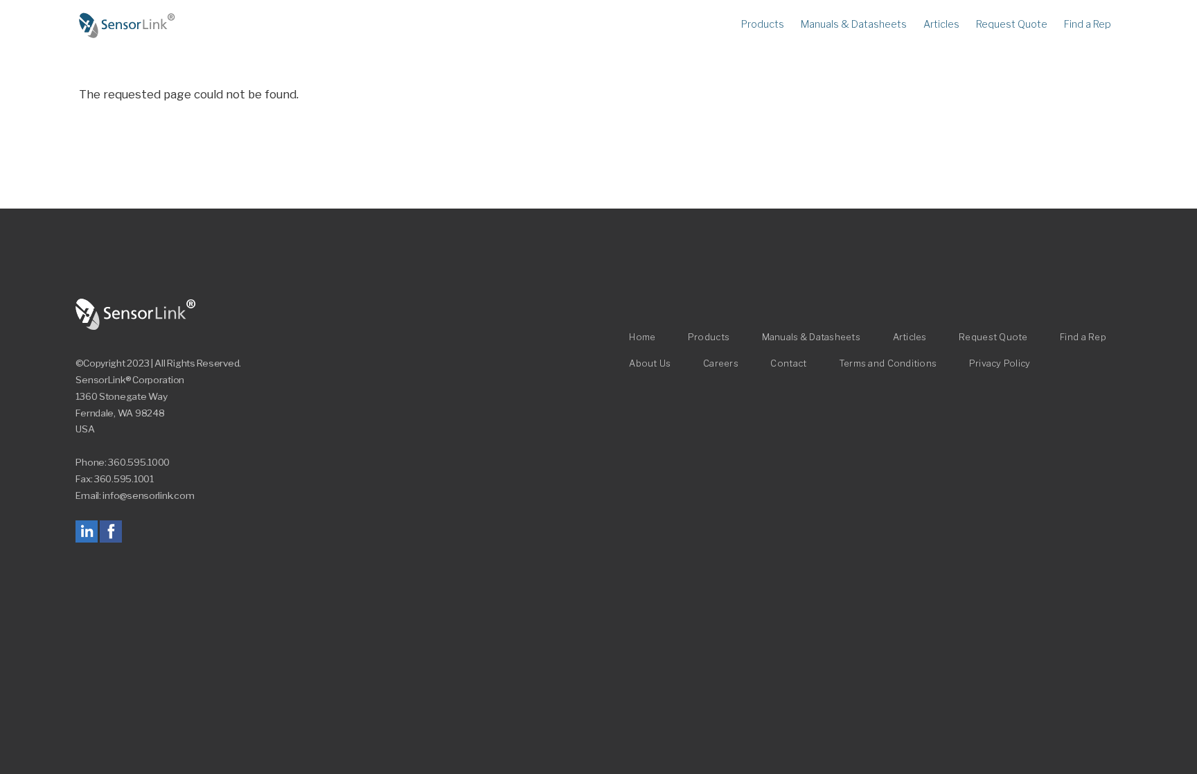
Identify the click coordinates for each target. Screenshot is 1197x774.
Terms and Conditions (888, 363)
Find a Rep (1087, 24)
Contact (788, 363)
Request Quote (1011, 24)
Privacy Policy (1000, 363)
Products (762, 24)
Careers (720, 363)
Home (127, 25)
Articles (941, 24)
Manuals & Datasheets (854, 24)
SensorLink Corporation (136, 314)
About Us (650, 363)
